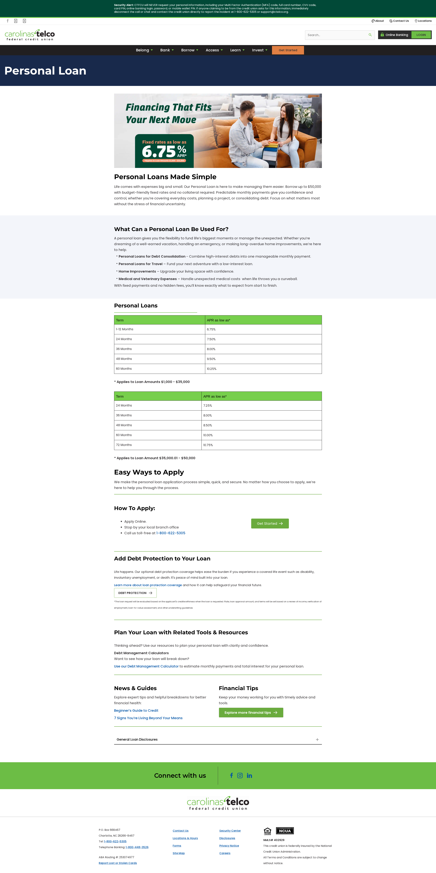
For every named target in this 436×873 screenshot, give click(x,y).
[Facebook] (8, 22)
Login (421, 35)
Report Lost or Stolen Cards (118, 863)
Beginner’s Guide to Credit (136, 710)
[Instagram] (15, 22)
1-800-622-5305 (170, 533)
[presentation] (218, 8)
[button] (135, 593)
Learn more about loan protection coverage (148, 585)
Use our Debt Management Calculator (146, 666)
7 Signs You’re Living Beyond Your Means (148, 718)
